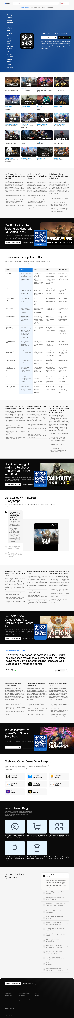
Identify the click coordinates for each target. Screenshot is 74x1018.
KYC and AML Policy (23, 997)
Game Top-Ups (25, 7)
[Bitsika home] (8, 3)
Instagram (37, 995)
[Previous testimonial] (55, 670)
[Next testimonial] (67, 670)
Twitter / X (37, 993)
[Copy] (13, 1008)
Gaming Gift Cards (35, 7)
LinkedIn (37, 997)
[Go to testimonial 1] (59, 670)
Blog (20, 1000)
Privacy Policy (22, 995)
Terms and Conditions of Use (25, 993)
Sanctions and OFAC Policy (24, 999)
